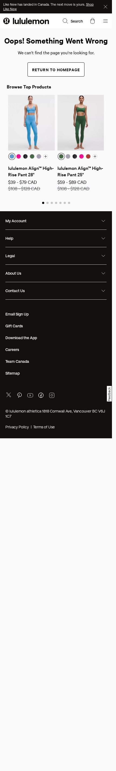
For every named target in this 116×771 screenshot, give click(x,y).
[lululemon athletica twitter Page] (8, 395)
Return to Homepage (56, 69)
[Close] (106, 6)
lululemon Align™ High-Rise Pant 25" (80, 171)
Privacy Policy (17, 427)
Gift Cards (14, 326)
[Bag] (92, 21)
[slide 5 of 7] (60, 202)
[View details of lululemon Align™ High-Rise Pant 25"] (80, 122)
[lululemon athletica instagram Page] (52, 396)
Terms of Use (44, 427)
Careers (12, 349)
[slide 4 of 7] (56, 202)
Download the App (21, 337)
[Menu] (105, 21)
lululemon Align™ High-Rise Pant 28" (31, 171)
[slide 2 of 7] (47, 202)
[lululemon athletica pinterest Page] (19, 396)
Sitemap (12, 373)
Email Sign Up (17, 314)
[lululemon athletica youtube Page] (30, 396)
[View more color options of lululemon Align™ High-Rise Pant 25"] (95, 156)
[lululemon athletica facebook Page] (41, 396)
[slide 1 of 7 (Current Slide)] (43, 202)
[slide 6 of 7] (65, 202)
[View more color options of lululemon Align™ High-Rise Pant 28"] (45, 156)
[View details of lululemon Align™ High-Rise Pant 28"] (31, 122)
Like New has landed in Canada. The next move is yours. (44, 4)
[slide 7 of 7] (69, 202)
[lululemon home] (26, 21)
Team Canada (17, 361)
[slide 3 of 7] (52, 202)
